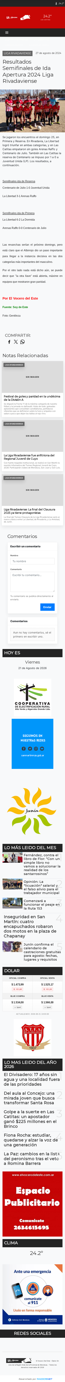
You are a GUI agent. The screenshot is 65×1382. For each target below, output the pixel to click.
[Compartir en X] (15, 342)
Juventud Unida (39, 45)
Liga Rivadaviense (16, 39)
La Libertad (41, 39)
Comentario (16, 569)
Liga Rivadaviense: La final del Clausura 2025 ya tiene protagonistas (29, 511)
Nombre (14, 555)
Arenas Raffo (14, 45)
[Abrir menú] (7, 32)
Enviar (47, 607)
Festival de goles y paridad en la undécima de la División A (32, 398)
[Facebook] (51, 3)
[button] (45, 3)
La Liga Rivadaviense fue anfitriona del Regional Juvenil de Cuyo (29, 457)
